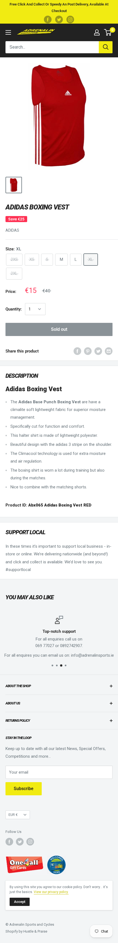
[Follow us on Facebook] (48, 19)
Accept (19, 902)
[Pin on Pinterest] (88, 351)
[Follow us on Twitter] (59, 19)
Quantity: (13, 309)
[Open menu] (8, 32)
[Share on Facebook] (77, 351)
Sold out (59, 329)
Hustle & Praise (35, 931)
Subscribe (23, 788)
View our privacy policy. (51, 892)
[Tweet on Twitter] (98, 351)
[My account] (97, 32)
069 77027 (44, 645)
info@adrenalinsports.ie (92, 655)
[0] (108, 32)
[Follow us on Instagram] (70, 19)
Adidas (12, 230)
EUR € (13, 815)
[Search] (106, 47)
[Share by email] (109, 351)
